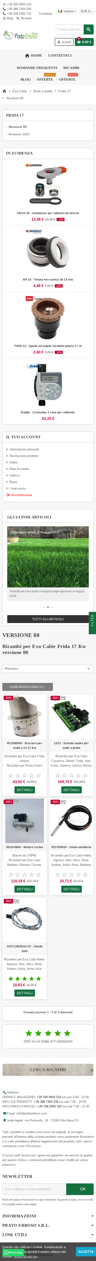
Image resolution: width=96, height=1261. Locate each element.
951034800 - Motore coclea (24, 847)
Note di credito (19, 469)
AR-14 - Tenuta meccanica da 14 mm (48, 279)
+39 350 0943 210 (19, 4)
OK (82, 1189)
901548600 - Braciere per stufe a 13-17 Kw (24, 746)
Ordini (13, 462)
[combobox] (74, 29)
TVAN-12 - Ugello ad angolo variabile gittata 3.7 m (48, 346)
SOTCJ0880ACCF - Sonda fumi (24, 949)
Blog (9, 18)
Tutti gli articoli (48, 619)
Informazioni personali (24, 449)
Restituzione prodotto (24, 456)
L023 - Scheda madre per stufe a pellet (71, 746)
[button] (44, 607)
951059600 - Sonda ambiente (71, 847)
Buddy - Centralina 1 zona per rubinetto (48, 412)
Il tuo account (23, 437)
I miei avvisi (18, 488)
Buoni (13, 482)
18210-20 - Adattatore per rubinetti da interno (48, 213)
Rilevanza (11, 668)
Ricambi (25, 18)
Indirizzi (15, 475)
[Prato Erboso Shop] (20, 35)
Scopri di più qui (25, 1256)
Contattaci (45, 13)
